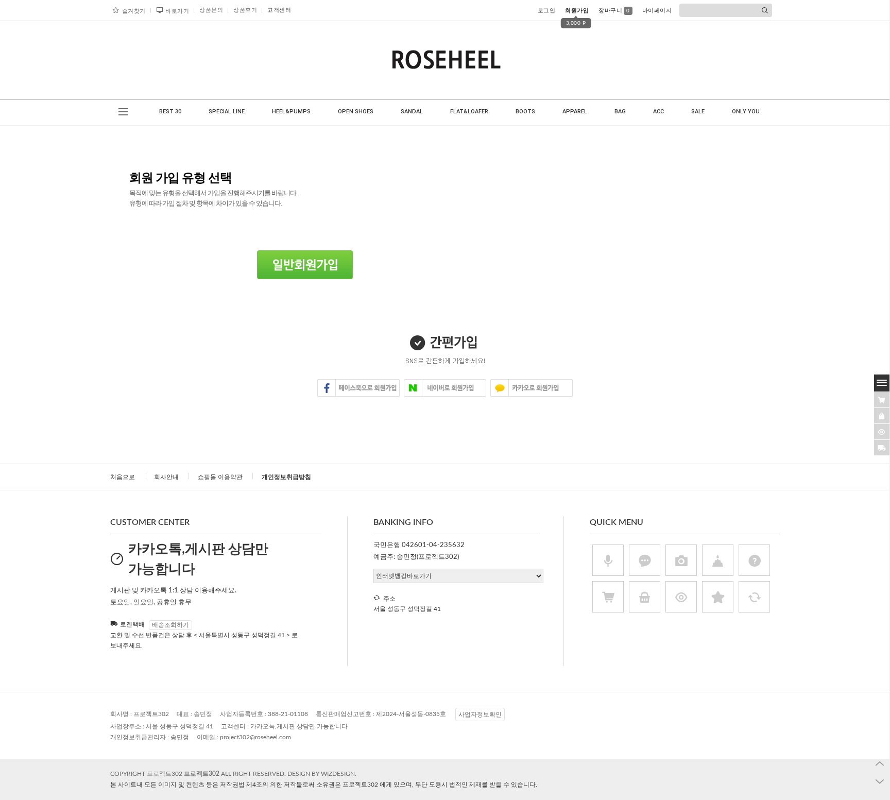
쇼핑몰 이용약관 (220, 477)
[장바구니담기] (882, 399)
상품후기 (245, 10)
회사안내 (166, 477)
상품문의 (211, 10)
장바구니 (614, 10)
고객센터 (279, 10)
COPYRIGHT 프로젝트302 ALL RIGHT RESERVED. (198, 774)
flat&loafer (469, 111)
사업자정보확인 (480, 714)
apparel (574, 111)
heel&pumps (291, 111)
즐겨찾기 (134, 11)
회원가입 (577, 10)
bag (620, 111)
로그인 (547, 10)
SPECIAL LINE (227, 111)
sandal (412, 111)
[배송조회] (882, 447)
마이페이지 (657, 10)
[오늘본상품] (882, 431)
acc (658, 111)
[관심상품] (882, 415)
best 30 (170, 111)
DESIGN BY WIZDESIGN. (321, 774)
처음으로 (122, 477)
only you (746, 111)
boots (525, 111)
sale (698, 111)
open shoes (355, 111)
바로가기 (177, 11)
